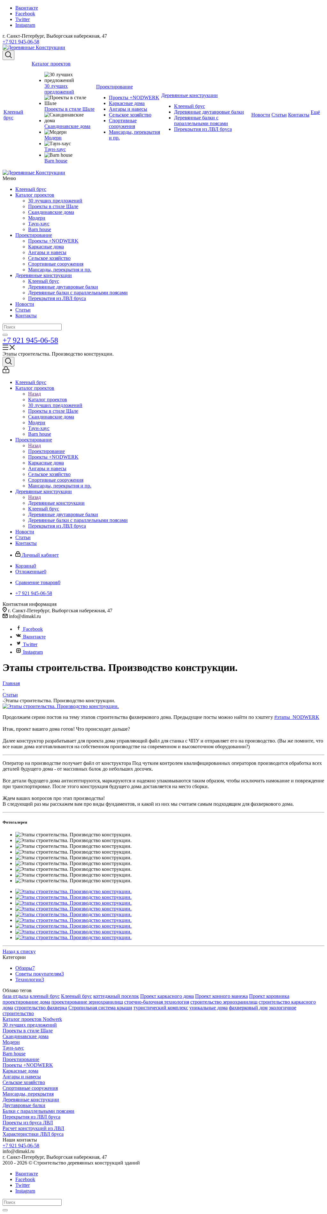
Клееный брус (30, 189)
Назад (34, 393)
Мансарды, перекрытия (28, 1094)
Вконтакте (26, 8)
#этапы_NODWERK (296, 717)
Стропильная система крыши (100, 1007)
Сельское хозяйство (49, 258)
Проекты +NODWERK (53, 241)
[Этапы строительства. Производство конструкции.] (61, 706)
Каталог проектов (34, 195)
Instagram (25, 25)
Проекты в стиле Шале (53, 206)
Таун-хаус (38, 223)
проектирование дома (26, 1002)
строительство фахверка (40, 1007)
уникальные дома (208, 1007)
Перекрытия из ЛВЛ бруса (57, 298)
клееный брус (45, 996)
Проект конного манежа (221, 996)
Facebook (25, 13)
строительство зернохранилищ (223, 1002)
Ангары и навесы (47, 252)
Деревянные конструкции (43, 275)
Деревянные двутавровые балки (63, 287)
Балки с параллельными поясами (38, 1111)
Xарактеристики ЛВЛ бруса (33, 1134)
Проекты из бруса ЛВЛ (28, 1122)
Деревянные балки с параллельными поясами (78, 292)
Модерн (36, 218)
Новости (24, 304)
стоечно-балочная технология (156, 1002)
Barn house (39, 229)
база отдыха (15, 996)
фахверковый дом (248, 1007)
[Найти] (5, 335)
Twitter (22, 19)
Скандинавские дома (51, 212)
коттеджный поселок (116, 996)
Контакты (26, 315)
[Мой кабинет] (6, 371)
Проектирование (33, 235)
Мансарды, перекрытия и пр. (59, 269)
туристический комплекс (160, 1007)
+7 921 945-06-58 (21, 41)
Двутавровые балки (24, 1105)
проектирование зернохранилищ (87, 1002)
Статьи (23, 310)
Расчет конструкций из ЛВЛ (33, 1128)
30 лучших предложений (55, 200)
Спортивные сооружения (55, 264)
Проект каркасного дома (167, 996)
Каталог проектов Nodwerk (32, 1019)
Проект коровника (269, 996)
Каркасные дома (46, 246)
